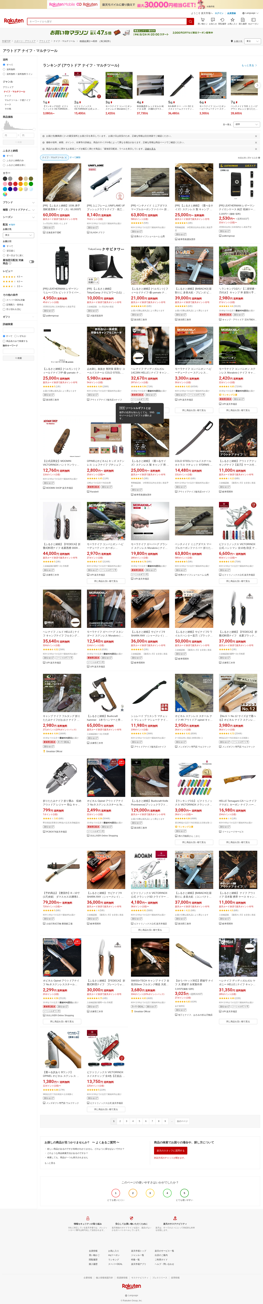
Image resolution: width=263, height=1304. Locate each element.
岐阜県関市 (227, 492)
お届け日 (7, 241)
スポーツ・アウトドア (25, 41)
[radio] (4, 65)
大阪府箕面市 (96, 316)
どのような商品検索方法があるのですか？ (67, 1153)
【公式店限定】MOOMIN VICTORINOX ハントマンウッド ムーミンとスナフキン (61, 465)
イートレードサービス (233, 832)
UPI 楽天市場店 (185, 400)
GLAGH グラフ (97, 232)
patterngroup (228, 236)
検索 (20, 142)
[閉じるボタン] (256, 136)
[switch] (31, 261)
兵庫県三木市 (52, 575)
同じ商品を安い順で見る (194, 410)
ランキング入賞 (229, 395)
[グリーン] (31, 184)
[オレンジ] (20, 184)
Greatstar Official (54, 751)
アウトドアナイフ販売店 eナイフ (106, 400)
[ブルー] (5, 189)
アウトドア (44, 41)
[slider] (3, 129)
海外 (13, 224)
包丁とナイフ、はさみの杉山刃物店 (195, 1015)
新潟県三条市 (140, 320)
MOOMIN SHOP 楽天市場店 (59, 488)
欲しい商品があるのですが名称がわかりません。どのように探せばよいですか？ (86, 1149)
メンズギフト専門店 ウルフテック (194, 747)
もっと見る (50, 1163)
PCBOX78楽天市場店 (56, 832)
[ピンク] (5, 184)
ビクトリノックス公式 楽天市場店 (238, 575)
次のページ (182, 1121)
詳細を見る (150, 149)
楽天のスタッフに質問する (171, 1150)
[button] (250, 13)
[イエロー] (26, 184)
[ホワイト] (15, 179)
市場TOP (6, 41)
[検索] (190, 21)
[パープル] (15, 189)
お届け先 (7, 229)
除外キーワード (10, 346)
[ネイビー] (10, 189)
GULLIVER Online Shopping (104, 836)
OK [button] (158, 413)
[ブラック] (5, 179)
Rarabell (94, 492)
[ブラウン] (20, 179)
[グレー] (10, 179)
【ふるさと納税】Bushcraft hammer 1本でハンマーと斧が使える (105, 720)
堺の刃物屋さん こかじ (189, 836)
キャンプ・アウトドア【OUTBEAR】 (239, 320)
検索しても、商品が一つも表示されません (67, 1157)
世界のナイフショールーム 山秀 (149, 236)
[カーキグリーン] (31, 179)
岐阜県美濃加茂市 (186, 239)
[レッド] (15, 184)
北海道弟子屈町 (53, 232)
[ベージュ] (26, 179)
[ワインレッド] (10, 184)
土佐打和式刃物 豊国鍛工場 (59, 924)
